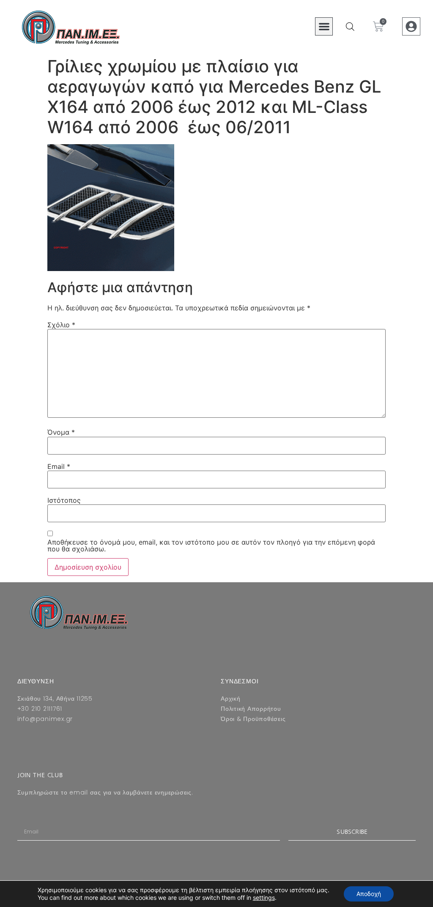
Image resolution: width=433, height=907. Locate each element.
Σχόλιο (61, 324)
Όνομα (61, 432)
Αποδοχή (368, 893)
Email (58, 466)
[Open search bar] (350, 26)
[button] (324, 26)
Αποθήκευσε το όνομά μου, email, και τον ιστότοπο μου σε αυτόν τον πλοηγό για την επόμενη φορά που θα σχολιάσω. (211, 545)
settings (264, 897)
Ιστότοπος (64, 500)
